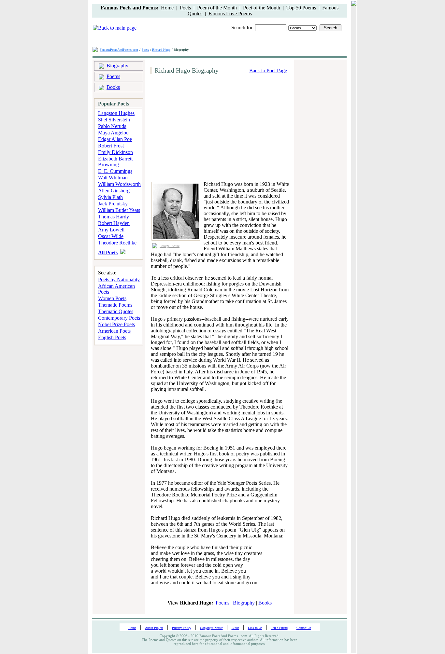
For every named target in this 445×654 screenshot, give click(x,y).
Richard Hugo (161, 49)
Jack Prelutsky (113, 203)
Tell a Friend (279, 628)
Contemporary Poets (119, 318)
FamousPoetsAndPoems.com (119, 49)
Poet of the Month (261, 7)
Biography (117, 65)
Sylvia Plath (110, 197)
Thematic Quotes (115, 311)
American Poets (114, 331)
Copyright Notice (211, 628)
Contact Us (303, 628)
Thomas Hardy (113, 216)
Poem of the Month (217, 7)
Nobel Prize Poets (116, 324)
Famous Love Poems (230, 13)
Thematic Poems (115, 305)
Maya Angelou (113, 132)
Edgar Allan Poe (115, 139)
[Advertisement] (203, 128)
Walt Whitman (113, 177)
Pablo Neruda (112, 126)
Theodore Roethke (117, 242)
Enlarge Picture (169, 246)
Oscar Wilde (110, 236)
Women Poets (112, 298)
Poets (185, 7)
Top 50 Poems (301, 7)
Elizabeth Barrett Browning (115, 161)
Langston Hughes (116, 113)
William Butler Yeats (119, 210)
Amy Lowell (111, 229)
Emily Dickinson (115, 152)
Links (235, 628)
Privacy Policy (181, 628)
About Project (154, 628)
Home (167, 7)
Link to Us (255, 628)
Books (113, 87)
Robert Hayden (114, 223)
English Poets (112, 337)
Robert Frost (111, 145)
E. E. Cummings (115, 171)
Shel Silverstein (114, 119)
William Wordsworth (119, 184)
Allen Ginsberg (114, 190)
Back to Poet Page (268, 70)
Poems (113, 76)
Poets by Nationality (119, 279)
